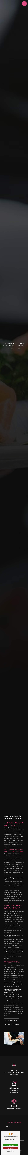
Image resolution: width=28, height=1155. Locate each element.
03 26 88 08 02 (14, 1092)
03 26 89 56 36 (14, 1090)
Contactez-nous (13, 1024)
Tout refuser (10, 1148)
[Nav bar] (24, 3)
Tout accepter (10, 1145)
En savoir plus (12, 1020)
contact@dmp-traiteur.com (14, 1108)
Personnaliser (10, 1151)
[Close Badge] (20, 1150)
